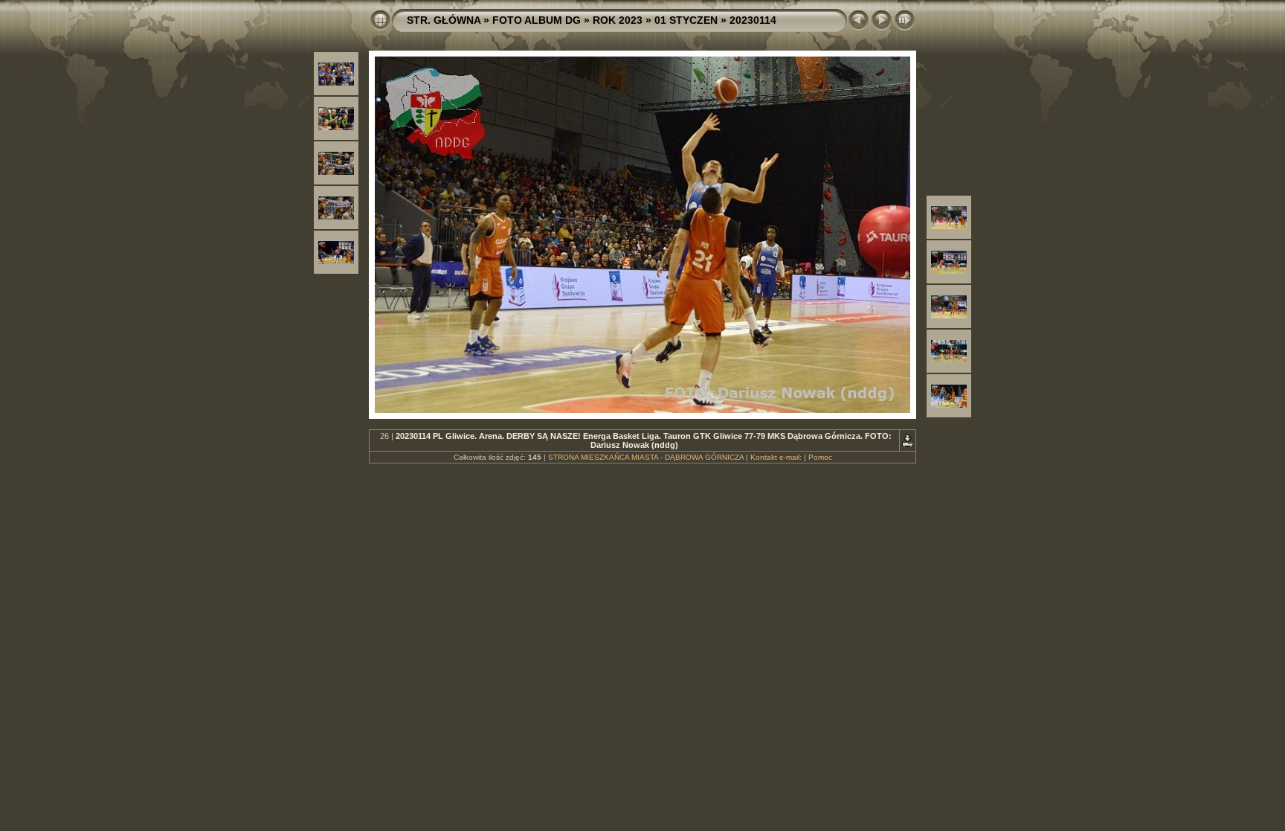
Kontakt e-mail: (776, 457)
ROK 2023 (617, 20)
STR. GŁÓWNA (443, 20)
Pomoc (820, 457)
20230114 (753, 20)
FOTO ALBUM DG (536, 20)
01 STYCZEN (686, 20)
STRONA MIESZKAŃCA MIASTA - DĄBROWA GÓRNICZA (646, 457)
